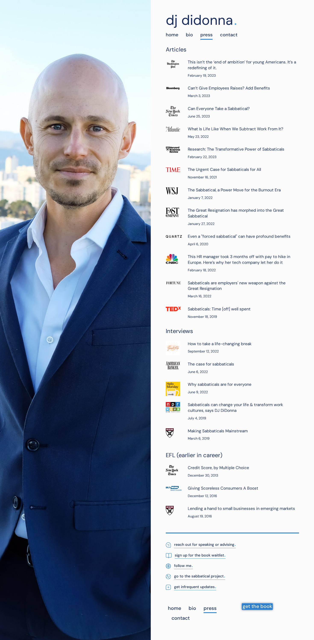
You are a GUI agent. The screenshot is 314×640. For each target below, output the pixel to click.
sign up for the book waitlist (200, 555)
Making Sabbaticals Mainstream (218, 431)
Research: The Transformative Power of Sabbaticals (236, 149)
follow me (183, 565)
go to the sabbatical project (199, 575)
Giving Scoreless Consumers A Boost (223, 488)
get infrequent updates (195, 586)
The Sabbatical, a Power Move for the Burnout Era (234, 190)
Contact (229, 35)
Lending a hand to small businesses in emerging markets (241, 508)
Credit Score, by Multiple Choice (218, 467)
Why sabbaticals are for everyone (219, 384)
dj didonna (199, 20)
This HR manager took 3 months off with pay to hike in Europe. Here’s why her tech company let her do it (239, 259)
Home (172, 35)
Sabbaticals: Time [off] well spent (219, 309)
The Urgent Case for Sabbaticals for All (224, 169)
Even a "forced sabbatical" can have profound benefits (239, 236)
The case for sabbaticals (211, 364)
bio (189, 35)
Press (206, 35)
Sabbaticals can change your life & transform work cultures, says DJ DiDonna (235, 407)
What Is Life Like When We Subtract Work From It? (235, 129)
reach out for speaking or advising (205, 544)
